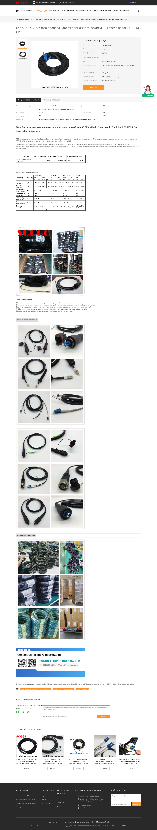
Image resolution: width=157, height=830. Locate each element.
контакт (103, 717)
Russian (134, 3)
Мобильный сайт (103, 822)
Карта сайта (52, 822)
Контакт (93, 87)
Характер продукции (52, 100)
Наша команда (45, 807)
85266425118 (30, 708)
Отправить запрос (121, 11)
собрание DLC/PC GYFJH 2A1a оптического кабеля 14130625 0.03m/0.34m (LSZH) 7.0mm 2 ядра (26, 762)
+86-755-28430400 (68, 3)
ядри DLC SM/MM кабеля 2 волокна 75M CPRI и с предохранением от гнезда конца (78, 762)
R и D (58, 806)
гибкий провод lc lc (83, 689)
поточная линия (62, 799)
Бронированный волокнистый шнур (28, 807)
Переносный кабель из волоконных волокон (31, 803)
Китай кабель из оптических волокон (43, 826)
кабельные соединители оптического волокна (35, 689)
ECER (124, 826)
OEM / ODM (60, 802)
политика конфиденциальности (76, 822)
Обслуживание (45, 803)
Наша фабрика (68, 11)
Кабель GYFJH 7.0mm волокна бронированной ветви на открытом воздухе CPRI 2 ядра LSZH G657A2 (130, 762)
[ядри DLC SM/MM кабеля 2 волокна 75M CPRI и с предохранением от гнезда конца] (79, 746)
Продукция (42, 11)
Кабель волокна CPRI (23, 796)
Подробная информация (28, 100)
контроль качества (84, 11)
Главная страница (27, 11)
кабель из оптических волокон (63, 689)
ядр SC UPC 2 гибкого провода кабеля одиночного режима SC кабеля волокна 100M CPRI (94, 19)
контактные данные (103, 11)
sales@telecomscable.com (45, 3)
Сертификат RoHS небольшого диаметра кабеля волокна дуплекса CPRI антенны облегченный (104, 762)
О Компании (54, 11)
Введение (43, 796)
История (43, 799)
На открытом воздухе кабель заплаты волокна (31, 799)
